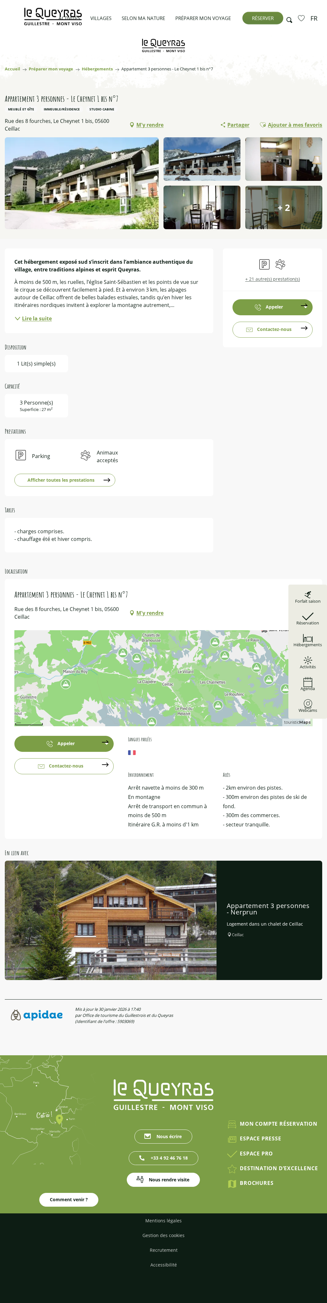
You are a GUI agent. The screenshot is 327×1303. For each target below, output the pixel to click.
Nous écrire (169, 1136)
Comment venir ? (69, 1199)
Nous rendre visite (169, 1180)
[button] (287, 18)
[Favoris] (302, 18)
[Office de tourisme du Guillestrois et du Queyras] (53, 20)
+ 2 (284, 207)
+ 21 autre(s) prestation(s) (272, 279)
